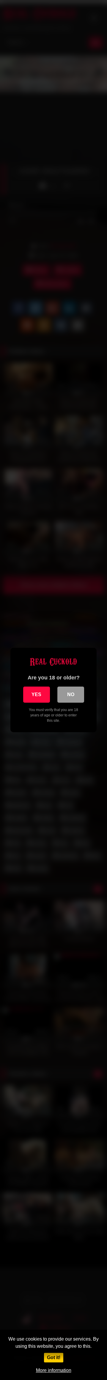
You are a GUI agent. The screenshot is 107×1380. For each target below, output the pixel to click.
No (70, 694)
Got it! (53, 1357)
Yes (36, 694)
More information (53, 1370)
